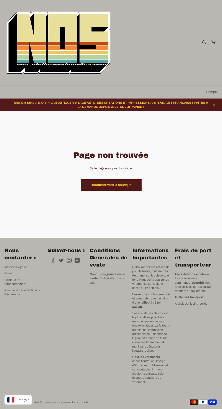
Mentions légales (15, 267)
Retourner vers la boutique (111, 185)
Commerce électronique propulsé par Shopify (64, 402)
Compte (212, 92)
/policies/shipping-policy (191, 303)
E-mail (8, 273)
